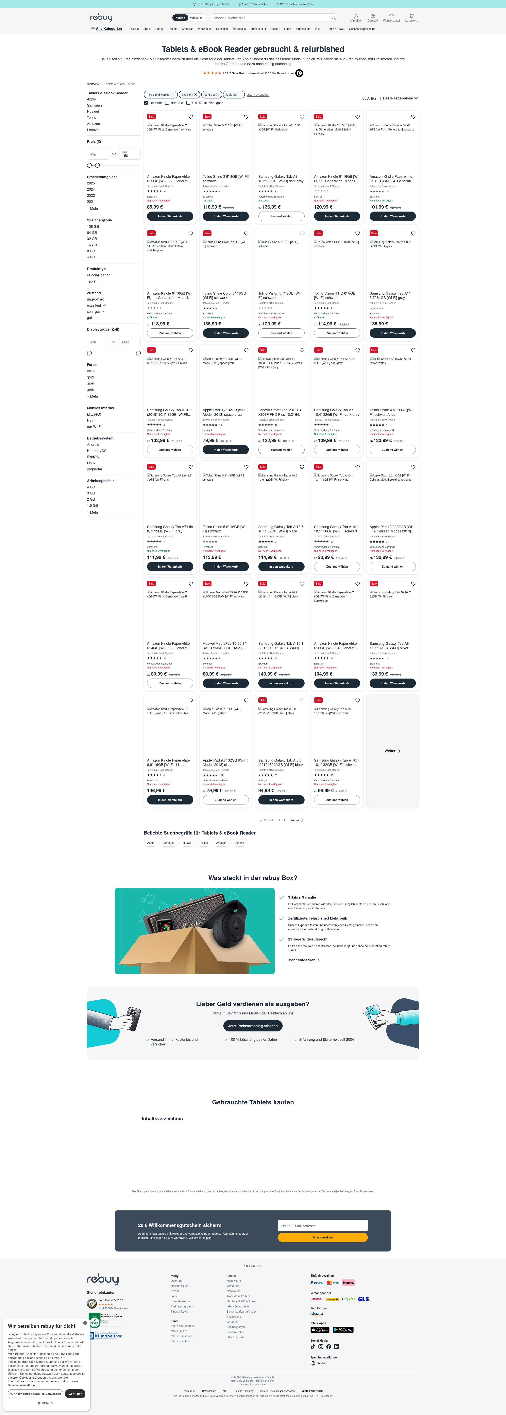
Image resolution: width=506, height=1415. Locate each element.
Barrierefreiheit (236, 1332)
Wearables (204, 29)
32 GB (92, 238)
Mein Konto (234, 1281)
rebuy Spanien (180, 1341)
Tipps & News (335, 29)
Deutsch (322, 1363)
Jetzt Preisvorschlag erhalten (253, 1025)
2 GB (91, 499)
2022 (91, 195)
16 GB (92, 244)
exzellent (94, 305)
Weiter (390, 750)
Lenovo (93, 129)
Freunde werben (181, 1301)
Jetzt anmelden (322, 1237)
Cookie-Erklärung (243, 1390)
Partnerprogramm (182, 1306)
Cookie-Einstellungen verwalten (277, 1390)
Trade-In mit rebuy (238, 1296)
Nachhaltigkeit (179, 1286)
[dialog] (46, 1364)
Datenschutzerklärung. (22, 1385)
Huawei (93, 111)
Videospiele (303, 29)
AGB (225, 1390)
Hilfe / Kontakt (235, 1337)
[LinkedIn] (336, 1346)
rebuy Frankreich (181, 1336)
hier (208, 1238)
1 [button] (279, 820)
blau (90, 370)
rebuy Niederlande (182, 1326)
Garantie (232, 1322)
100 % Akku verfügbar (207, 103)
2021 (91, 201)
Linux (91, 462)
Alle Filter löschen (258, 95)
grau (90, 383)
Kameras (187, 29)
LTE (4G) (94, 414)
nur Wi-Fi (94, 426)
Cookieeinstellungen (32, 1377)
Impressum (189, 1390)
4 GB (91, 256)
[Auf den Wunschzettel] (191, 117)
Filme (287, 29)
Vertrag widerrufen (312, 1390)
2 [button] (284, 820)
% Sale (134, 29)
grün (90, 389)
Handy (159, 29)
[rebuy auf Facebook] (328, 1346)
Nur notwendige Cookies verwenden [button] (35, 1394)
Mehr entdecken (301, 959)
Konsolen (222, 29)
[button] (356, 17)
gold (90, 376)
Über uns (176, 1281)
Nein (90, 420)
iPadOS (93, 456)
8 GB (91, 250)
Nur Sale (177, 103)
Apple (147, 29)
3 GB (91, 492)
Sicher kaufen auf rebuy (242, 1311)
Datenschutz (209, 1390)
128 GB (93, 226)
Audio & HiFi (258, 29)
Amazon (93, 123)
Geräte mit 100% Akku (241, 1301)
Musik (318, 29)
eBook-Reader (98, 274)
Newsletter (233, 1291)
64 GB (92, 232)
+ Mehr (92, 208)
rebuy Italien (178, 1331)
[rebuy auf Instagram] (320, 1346)
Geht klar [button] (75, 1394)
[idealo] (317, 1314)
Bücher (275, 29)
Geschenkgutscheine (362, 29)
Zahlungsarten (236, 1327)
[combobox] (85, 1323)
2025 (91, 182)
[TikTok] (313, 1346)
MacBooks (239, 29)
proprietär (94, 468)
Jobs (174, 1296)
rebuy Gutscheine (238, 1306)
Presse (175, 1291)
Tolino (91, 117)
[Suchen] (334, 18)
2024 (91, 189)
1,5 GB (92, 505)
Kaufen (180, 18)
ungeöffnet (95, 299)
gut (89, 317)
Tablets (172, 29)
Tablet (91, 281)
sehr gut (94, 311)
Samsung (94, 105)
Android (93, 444)
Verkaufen (196, 18)
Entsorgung (234, 1317)
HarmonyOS (97, 450)
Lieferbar (155, 103)
